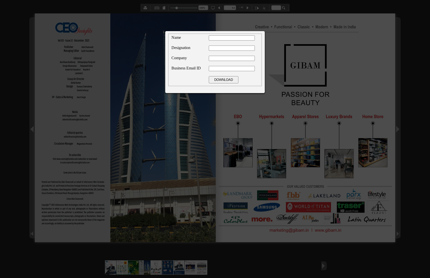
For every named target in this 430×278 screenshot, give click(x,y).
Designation (180, 48)
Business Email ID (186, 68)
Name (176, 37)
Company (179, 58)
